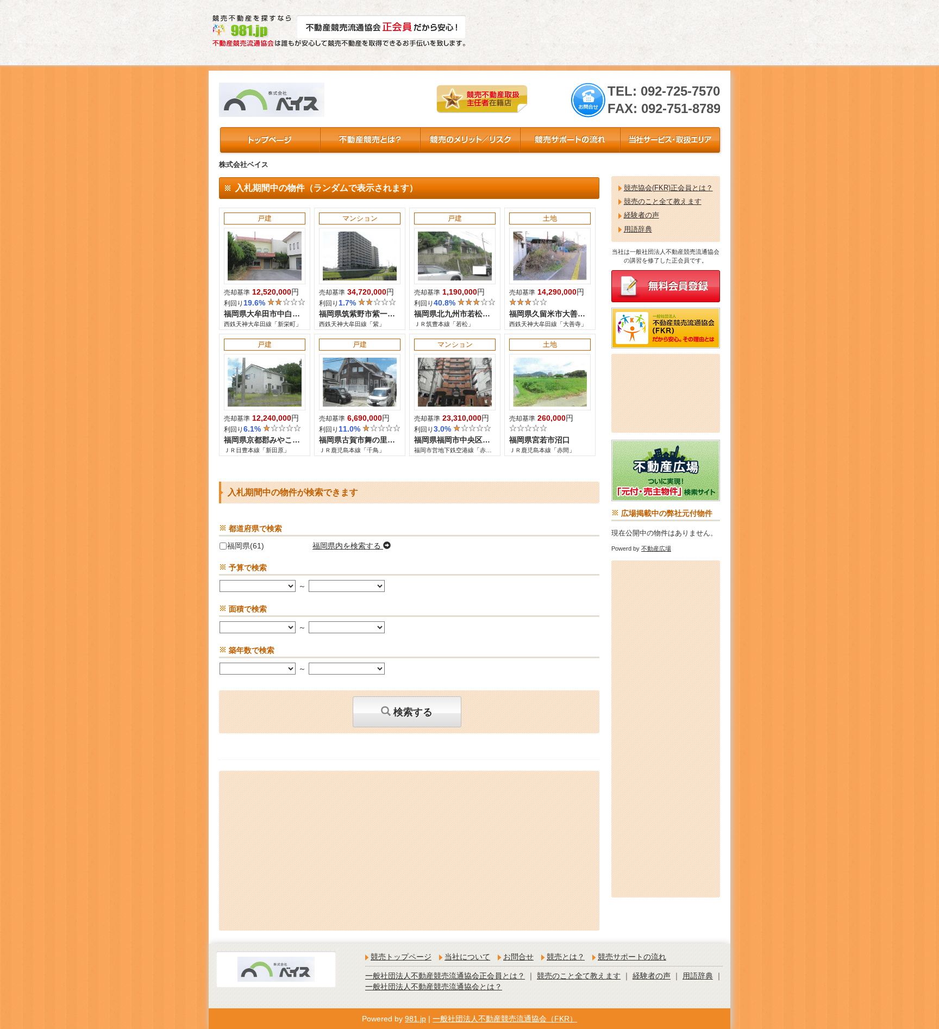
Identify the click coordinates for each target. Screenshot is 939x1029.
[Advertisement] (603, 32)
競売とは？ (370, 140)
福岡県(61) (245, 545)
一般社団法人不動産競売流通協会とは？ (433, 986)
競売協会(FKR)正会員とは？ (668, 188)
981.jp (415, 1018)
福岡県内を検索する (347, 545)
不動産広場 (656, 548)
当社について (467, 956)
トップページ (270, 140)
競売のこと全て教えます (663, 201)
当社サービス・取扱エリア (669, 140)
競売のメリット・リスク (469, 140)
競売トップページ (401, 956)
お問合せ (518, 956)
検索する (412, 712)
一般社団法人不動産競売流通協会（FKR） (505, 1018)
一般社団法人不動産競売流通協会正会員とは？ (445, 975)
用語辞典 (638, 229)
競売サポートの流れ (569, 140)
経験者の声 (641, 215)
